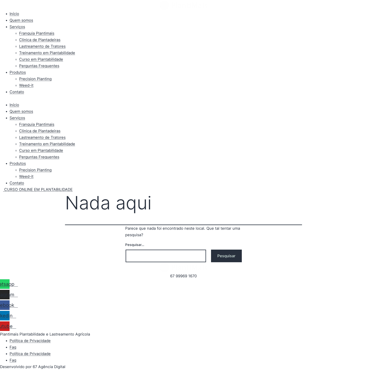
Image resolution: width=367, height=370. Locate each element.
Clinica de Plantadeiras (39, 40)
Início (14, 13)
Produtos (18, 72)
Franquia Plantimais (36, 33)
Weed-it (26, 85)
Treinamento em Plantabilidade (47, 53)
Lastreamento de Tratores (42, 46)
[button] (183, 98)
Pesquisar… (134, 245)
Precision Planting (35, 79)
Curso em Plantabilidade (41, 59)
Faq (13, 347)
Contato (17, 92)
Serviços (17, 27)
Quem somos (21, 20)
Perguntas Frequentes (39, 66)
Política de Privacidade (30, 340)
